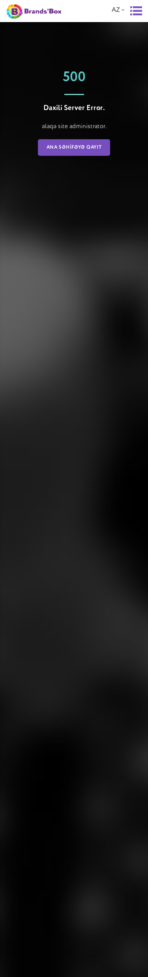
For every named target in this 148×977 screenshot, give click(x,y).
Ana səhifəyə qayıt (74, 147)
